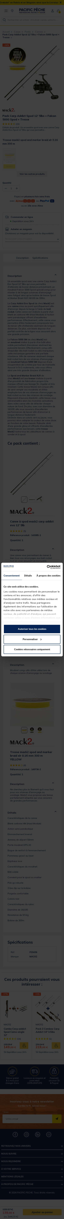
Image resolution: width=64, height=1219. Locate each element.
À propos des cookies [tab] (48, 575)
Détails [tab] (28, 575)
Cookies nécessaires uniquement (32, 649)
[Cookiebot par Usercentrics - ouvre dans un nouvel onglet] (46, 567)
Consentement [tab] (12, 575)
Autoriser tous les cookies (32, 629)
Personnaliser (30, 639)
